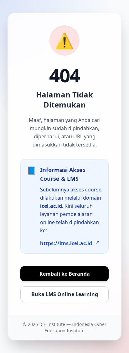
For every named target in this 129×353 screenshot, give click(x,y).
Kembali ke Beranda (64, 273)
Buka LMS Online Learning (64, 294)
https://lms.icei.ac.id (66, 243)
